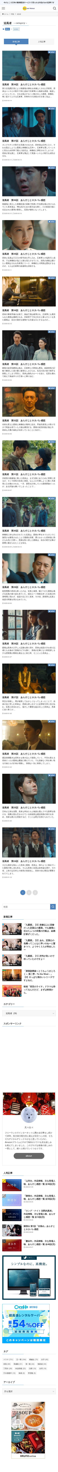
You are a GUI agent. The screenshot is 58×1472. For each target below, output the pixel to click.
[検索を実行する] (53, 907)
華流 (7, 29)
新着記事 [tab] (16, 41)
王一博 (21, 1359)
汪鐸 (32, 1368)
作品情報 (20, 1368)
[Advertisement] (29, 1059)
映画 (22, 1373)
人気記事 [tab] (41, 41)
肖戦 (6, 1364)
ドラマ (8, 1359)
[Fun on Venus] (29, 8)
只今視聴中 (9, 1373)
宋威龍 (18, 1364)
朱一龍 (30, 1364)
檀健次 (33, 1359)
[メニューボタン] (3, 8)
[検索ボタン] (54, 8)
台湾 (42, 1368)
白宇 (44, 1359)
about (29, 1155)
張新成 (42, 1364)
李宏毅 (32, 1373)
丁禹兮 (7, 1368)
